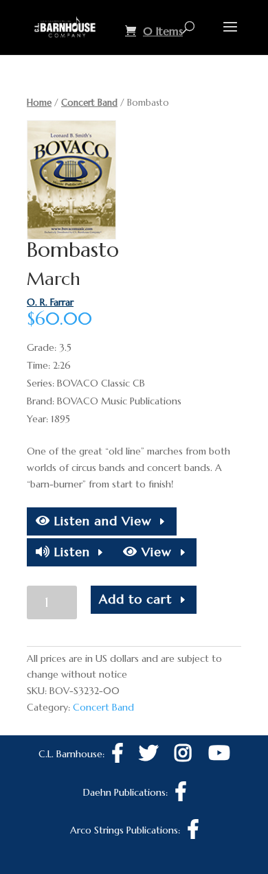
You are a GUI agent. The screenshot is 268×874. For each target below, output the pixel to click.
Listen (70, 552)
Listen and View (101, 521)
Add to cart (135, 599)
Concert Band (89, 102)
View (154, 552)
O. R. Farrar (50, 302)
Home (39, 102)
